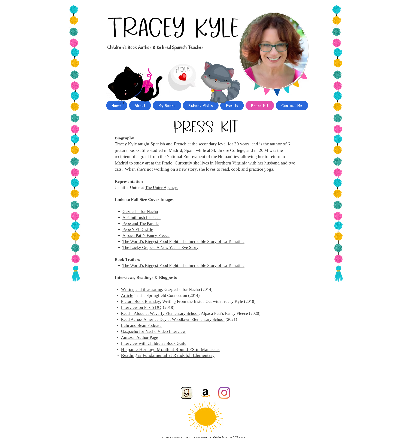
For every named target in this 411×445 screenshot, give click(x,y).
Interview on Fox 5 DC (141, 307)
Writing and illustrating (141, 289)
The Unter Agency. (161, 187)
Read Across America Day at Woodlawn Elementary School (173, 319)
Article (127, 295)
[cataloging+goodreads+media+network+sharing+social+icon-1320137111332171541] (186, 393)
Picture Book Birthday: (141, 301)
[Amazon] (205, 393)
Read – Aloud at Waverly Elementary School (160, 313)
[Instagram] (224, 393)
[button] (140, 211)
